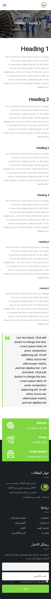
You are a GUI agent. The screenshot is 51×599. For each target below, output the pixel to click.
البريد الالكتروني (18, 532)
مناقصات (45, 517)
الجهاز (23, 527)
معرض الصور (43, 527)
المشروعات (20, 522)
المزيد (37, 497)
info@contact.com (37, 456)
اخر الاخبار (44, 522)
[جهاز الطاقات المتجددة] (44, 5)
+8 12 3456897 (40, 442)
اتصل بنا (45, 532)
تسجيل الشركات (18, 517)
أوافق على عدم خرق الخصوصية (33, 581)
